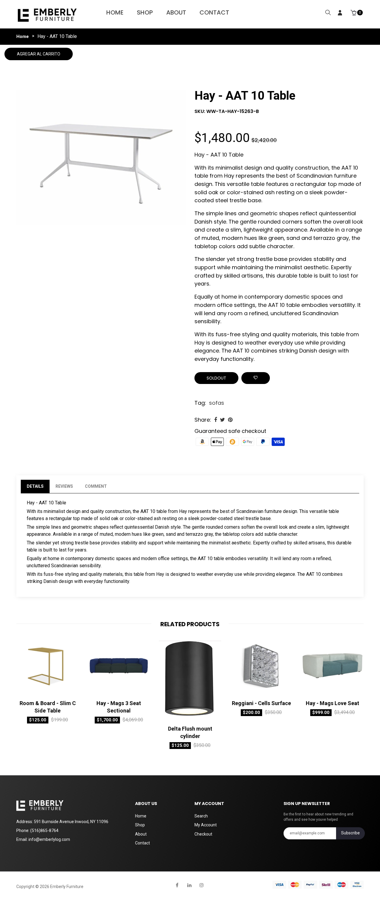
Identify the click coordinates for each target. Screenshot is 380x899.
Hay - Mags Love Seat (332, 703)
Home (115, 12)
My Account (205, 825)
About (176, 12)
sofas (216, 403)
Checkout (203, 834)
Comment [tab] (96, 486)
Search (201, 816)
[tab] (119, 486)
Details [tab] (35, 486)
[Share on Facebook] (215, 419)
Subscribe (350, 833)
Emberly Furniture (66, 886)
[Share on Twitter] (222, 419)
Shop (145, 12)
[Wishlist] (255, 378)
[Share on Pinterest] (230, 419)
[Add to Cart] (26, 691)
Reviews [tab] (64, 486)
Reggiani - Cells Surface (261, 703)
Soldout (216, 378)
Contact (214, 12)
